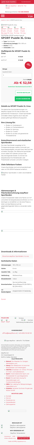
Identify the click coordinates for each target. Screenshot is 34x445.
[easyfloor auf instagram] (8, 321)
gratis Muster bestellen (9, 1)
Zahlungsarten (10, 404)
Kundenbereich (26, 1)
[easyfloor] (17, 7)
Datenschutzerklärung (23, 436)
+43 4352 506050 (23, 12)
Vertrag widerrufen (23, 438)
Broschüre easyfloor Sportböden (15, 256)
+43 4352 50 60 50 (25, 333)
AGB (14, 436)
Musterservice (10, 400)
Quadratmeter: (7, 72)
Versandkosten (10, 402)
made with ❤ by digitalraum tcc (17, 441)
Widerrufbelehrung (10, 438)
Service (8, 398)
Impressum (7, 436)
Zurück (3, 299)
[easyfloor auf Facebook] (3, 321)
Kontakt (8, 396)
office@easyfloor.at (9, 333)
